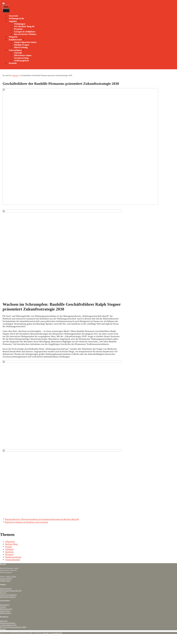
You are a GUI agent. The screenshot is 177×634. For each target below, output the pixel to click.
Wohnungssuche (16, 18)
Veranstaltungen (12, 559)
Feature (8, 546)
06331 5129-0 (11, 577)
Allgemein (10, 541)
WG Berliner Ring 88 (24, 26)
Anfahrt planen (5, 581)
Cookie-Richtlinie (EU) (8, 625)
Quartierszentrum (13, 557)
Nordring (9, 552)
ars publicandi (57, 633)
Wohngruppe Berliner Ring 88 (10, 591)
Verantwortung (5, 611)
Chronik (3, 607)
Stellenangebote (21, 60)
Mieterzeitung (21, 47)
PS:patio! (9, 554)
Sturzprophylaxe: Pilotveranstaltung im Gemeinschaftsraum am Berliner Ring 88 (42, 519)
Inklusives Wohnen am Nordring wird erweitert (26, 522)
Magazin (13, 37)
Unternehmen (4, 605)
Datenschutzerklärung (7, 623)
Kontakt (13, 63)
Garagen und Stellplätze (8, 595)
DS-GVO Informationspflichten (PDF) (13, 627)
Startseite (13, 16)
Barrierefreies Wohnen (25, 34)
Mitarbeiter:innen (6, 609)
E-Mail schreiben (6, 579)
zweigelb (45, 633)
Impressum (4, 621)
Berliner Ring (11, 544)
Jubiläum (9, 549)
